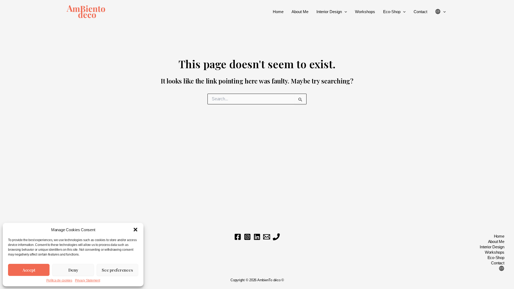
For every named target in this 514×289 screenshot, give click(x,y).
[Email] (266, 236)
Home (278, 11)
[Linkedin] (257, 236)
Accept (28, 270)
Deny (73, 270)
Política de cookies (59, 280)
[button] (135, 229)
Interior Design (329, 11)
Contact (420, 11)
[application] (344, 12)
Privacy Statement (87, 280)
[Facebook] (237, 236)
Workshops (365, 11)
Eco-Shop (391, 11)
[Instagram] (247, 236)
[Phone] (276, 236)
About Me (300, 11)
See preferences (117, 270)
